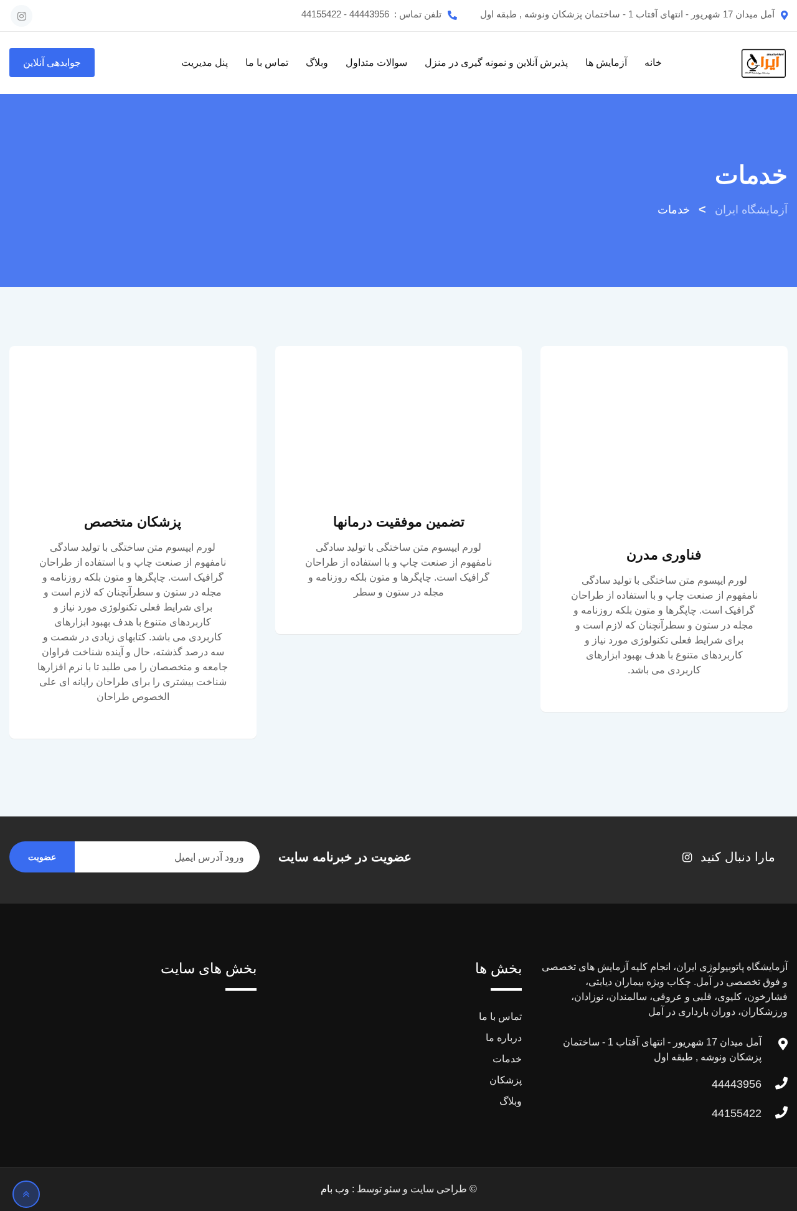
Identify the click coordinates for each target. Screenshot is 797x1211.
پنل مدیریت (204, 62)
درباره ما (504, 1037)
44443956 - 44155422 (345, 14)
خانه (653, 62)
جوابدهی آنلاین (52, 62)
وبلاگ (317, 62)
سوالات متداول (376, 62)
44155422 (737, 1113)
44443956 (737, 1084)
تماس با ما (266, 62)
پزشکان (505, 1080)
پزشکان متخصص (132, 522)
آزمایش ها (606, 62)
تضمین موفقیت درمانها (399, 522)
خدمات (507, 1059)
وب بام (335, 1189)
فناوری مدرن (664, 555)
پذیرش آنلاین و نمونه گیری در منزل (496, 62)
